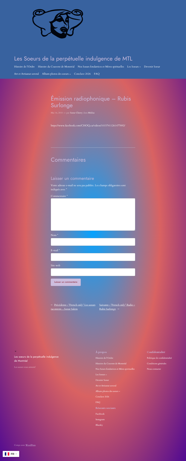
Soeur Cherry (76, 112)
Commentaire (59, 196)
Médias (91, 112)
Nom (54, 235)
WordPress (30, 445)
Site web (55, 265)
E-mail (55, 250)
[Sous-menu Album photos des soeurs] (70, 74)
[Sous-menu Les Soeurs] (140, 67)
